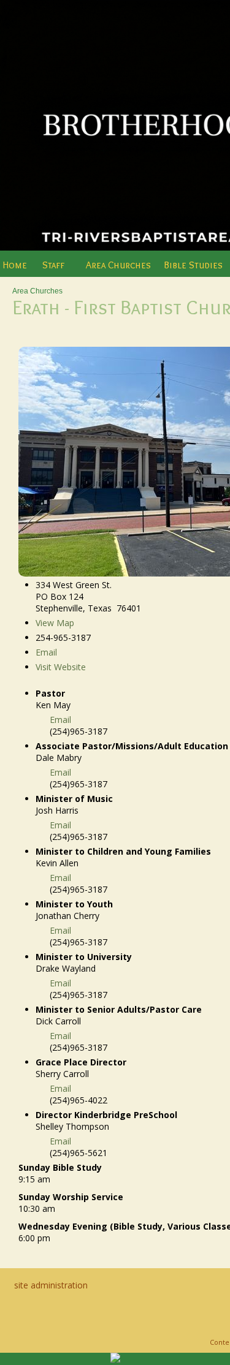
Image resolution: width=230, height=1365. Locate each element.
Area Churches (37, 291)
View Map (55, 623)
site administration (51, 1285)
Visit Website (61, 667)
